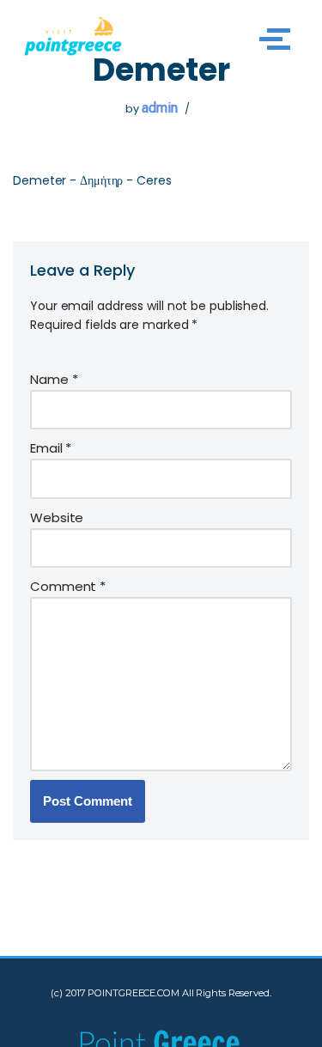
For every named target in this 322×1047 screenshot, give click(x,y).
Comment (68, 586)
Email (50, 448)
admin (160, 108)
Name (53, 379)
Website (56, 517)
